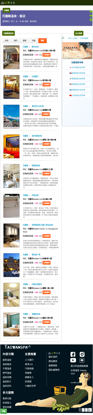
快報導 (28, 373)
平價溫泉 (7, 368)
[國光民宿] (11, 55)
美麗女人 (29, 377)
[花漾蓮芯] (11, 85)
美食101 (29, 364)
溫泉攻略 (7, 377)
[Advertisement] (77, 110)
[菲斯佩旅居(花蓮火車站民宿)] (11, 233)
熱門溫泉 (7, 373)
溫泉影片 (7, 381)
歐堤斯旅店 (36, 165)
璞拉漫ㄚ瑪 (36, 255)
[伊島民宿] (11, 204)
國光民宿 (35, 47)
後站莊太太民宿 (38, 106)
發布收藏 (7, 407)
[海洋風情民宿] (11, 144)
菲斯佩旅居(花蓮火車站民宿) (42, 225)
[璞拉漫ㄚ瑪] (11, 263)
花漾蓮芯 (35, 76)
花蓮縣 (25, 47)
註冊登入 (7, 403)
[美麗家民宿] (11, 322)
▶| (90, 410)
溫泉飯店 (7, 364)
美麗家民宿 (36, 314)
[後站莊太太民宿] (11, 114)
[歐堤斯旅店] (11, 174)
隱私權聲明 (54, 370)
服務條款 (53, 365)
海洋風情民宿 (37, 136)
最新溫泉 (7, 360)
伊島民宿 (35, 195)
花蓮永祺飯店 (37, 284)
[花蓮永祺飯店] (11, 293)
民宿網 (28, 381)
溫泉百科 (7, 386)
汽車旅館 (29, 368)
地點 (3, 411)
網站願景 (53, 361)
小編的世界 (30, 386)
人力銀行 (29, 360)
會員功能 (7, 398)
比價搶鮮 (46, 55)
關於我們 (53, 357)
